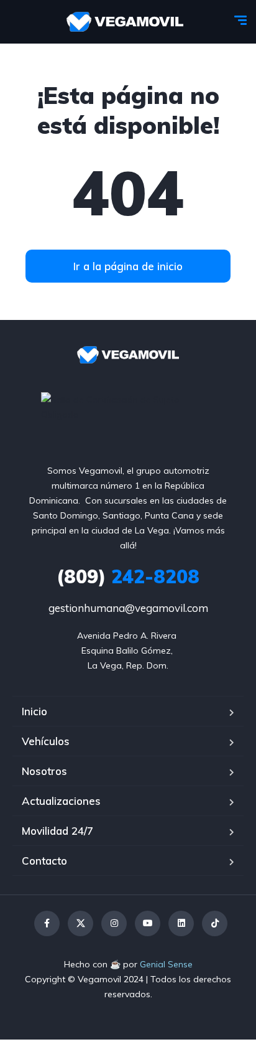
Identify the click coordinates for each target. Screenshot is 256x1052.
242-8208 (128, 576)
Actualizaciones (61, 800)
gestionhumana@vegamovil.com (128, 607)
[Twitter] (80, 923)
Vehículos (46, 741)
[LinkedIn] (181, 923)
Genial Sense (166, 964)
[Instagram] (114, 923)
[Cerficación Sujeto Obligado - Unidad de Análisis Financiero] (128, 405)
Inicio (34, 711)
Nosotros (44, 770)
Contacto (44, 860)
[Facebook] (47, 923)
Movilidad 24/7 (57, 830)
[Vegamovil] (125, 22)
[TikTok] (214, 923)
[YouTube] (147, 923)
